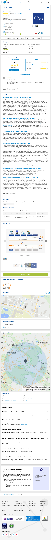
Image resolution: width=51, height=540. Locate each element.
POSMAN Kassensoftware (30, 396)
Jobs (3, 508)
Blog (26, 400)
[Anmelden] (45, 2)
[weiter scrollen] (49, 38)
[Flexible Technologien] (46, 227)
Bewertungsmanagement (19, 505)
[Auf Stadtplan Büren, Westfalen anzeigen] (49, 293)
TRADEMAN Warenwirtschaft (10, 400)
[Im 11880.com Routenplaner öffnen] (46, 292)
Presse (3, 510)
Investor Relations (6, 505)
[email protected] (24, 424)
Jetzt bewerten (14, 70)
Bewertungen (20, 38)
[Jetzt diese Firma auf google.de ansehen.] (36, 68)
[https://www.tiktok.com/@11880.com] (10, 534)
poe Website (6, 396)
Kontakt (38, 38)
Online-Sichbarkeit (18, 503)
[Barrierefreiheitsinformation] (47, 2)
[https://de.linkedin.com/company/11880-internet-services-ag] (13, 534)
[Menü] (49, 2)
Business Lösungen (18, 510)
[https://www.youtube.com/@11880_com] (16, 534)
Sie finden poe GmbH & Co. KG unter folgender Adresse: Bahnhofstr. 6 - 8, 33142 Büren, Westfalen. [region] (22, 415)
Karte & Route (30, 38)
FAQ (30, 510)
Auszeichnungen (11, 38)
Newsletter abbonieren (30, 398)
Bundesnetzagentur (7, 473)
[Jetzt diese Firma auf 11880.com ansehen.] (36, 62)
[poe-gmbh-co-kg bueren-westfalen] (16, 265)
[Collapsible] (48, 412)
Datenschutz (43, 505)
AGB (41, 508)
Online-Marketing (18, 508)
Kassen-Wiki (6, 398)
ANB (41, 510)
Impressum (42, 503)
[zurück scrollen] (2, 38)
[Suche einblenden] (42, 2)
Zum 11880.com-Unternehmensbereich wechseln (29, 2)
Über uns (4, 503)
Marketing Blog (32, 503)
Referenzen (32, 505)
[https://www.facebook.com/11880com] (3, 534)
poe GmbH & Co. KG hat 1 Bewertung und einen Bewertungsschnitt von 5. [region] (17, 451)
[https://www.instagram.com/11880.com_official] (6, 534)
